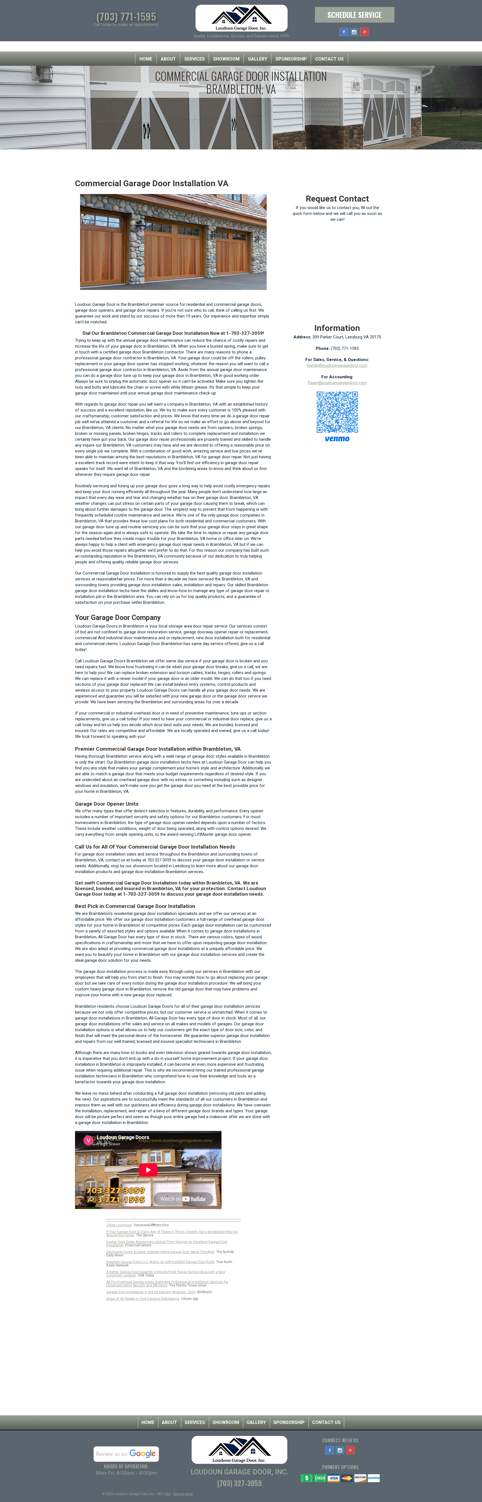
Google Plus (364, 32)
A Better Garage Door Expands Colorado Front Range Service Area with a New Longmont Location (165, 1273)
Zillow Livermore (119, 1225)
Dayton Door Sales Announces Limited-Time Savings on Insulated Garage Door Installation (167, 1243)
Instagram (354, 32)
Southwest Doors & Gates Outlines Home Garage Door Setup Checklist (160, 1252)
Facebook (343, 32)
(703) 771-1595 (126, 16)
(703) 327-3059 (239, 1483)
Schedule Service (354, 14)
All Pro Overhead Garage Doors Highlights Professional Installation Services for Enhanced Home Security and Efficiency (167, 1283)
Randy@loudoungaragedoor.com (337, 365)
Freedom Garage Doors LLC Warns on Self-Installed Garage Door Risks (160, 1262)
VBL (168, 1494)
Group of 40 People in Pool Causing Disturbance (142, 1299)
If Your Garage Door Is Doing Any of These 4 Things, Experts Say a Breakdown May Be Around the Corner (172, 1233)
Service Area (183, 1494)
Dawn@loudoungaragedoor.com (337, 382)
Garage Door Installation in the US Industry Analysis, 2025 (150, 1292)
